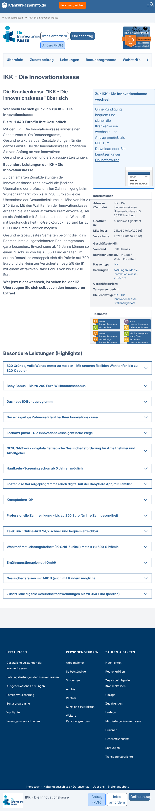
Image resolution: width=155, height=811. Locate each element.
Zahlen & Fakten (120, 652)
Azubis (70, 689)
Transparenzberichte (119, 756)
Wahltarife (13, 712)
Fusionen (111, 730)
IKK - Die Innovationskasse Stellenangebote (125, 299)
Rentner (71, 698)
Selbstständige (76, 671)
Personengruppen (82, 652)
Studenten (73, 680)
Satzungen (112, 747)
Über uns (99, 786)
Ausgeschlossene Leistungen (25, 686)
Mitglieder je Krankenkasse (123, 721)
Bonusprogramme (18, 703)
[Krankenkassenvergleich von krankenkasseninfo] (23, 5)
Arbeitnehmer (75, 662)
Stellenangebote (118, 786)
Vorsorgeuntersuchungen (23, 721)
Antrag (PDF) (52, 45)
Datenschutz (81, 786)
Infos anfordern (54, 36)
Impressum (33, 786)
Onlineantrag (82, 36)
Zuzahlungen (114, 703)
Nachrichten (113, 662)
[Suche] (152, 5)
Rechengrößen (115, 671)
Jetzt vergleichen (73, 5)
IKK (116, 264)
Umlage (110, 694)
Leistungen (16, 652)
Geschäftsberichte (117, 739)
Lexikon (110, 712)
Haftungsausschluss (56, 786)
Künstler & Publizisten (80, 706)
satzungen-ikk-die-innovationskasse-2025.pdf (126, 274)
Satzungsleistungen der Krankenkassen (32, 677)
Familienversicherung (20, 694)
